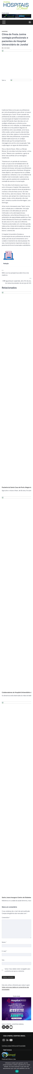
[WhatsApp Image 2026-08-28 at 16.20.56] (16, 1020)
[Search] (29, 22)
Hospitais (5, 31)
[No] (31, 1067)
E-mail (4, 951)
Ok (17, 1071)
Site (3, 960)
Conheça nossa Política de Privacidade (13, 1046)
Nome (4, 942)
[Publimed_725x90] (16, 17)
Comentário (6, 917)
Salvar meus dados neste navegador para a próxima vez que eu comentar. (17, 970)
